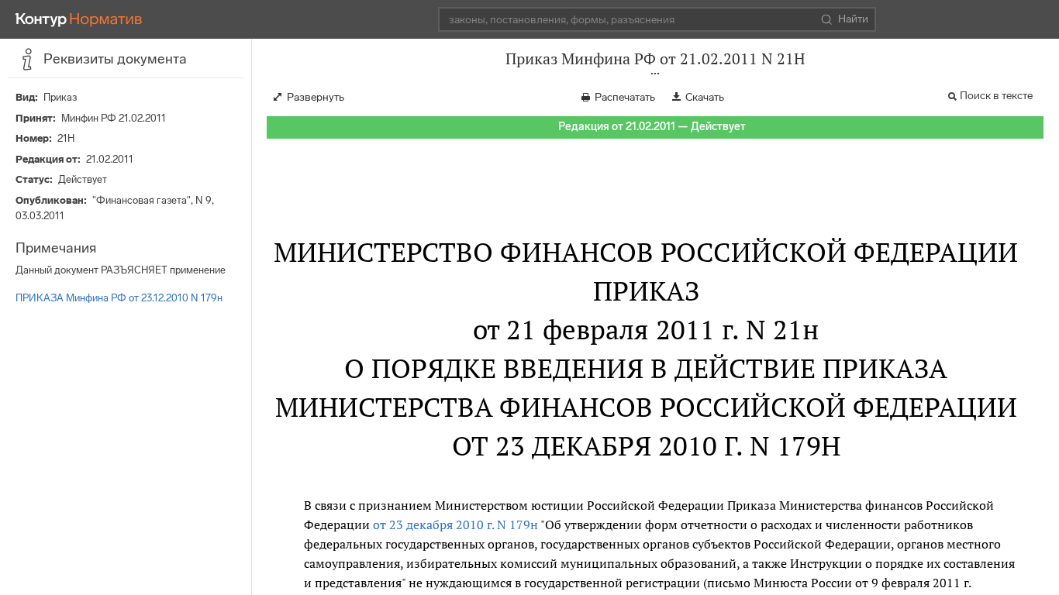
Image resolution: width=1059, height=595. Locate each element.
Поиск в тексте (996, 95)
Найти (853, 19)
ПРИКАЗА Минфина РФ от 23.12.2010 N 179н (119, 298)
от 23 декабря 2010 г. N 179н (455, 524)
